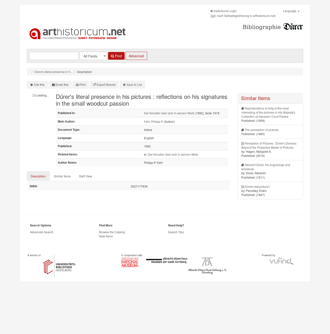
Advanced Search (41, 232)
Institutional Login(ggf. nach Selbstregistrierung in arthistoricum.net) (243, 13)
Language (290, 11)
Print (82, 84)
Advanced (136, 55)
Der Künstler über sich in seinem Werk (169, 113)
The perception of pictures (262, 130)
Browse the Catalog (112, 232)
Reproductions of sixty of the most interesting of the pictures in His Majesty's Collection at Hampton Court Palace (268, 112)
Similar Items (62, 176)
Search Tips (176, 232)
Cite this (39, 84)
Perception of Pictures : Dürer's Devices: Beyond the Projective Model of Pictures (269, 145)
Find (118, 55)
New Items (106, 236)
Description (38, 176)
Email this (62, 84)
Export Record (106, 84)
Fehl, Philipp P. (153, 121)
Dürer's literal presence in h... (53, 72)
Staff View (85, 176)
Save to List (134, 84)
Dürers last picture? (257, 186)
